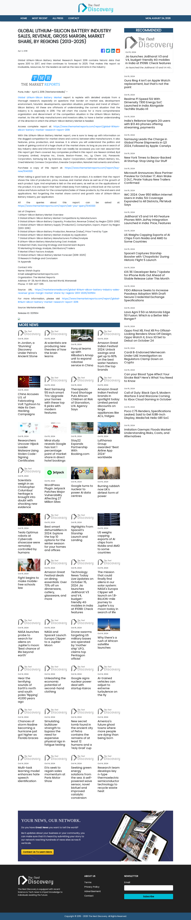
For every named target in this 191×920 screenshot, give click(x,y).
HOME (23, 18)
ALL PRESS (58, 18)
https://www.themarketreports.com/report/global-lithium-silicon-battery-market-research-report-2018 (69, 128)
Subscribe (148, 896)
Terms (87, 882)
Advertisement (92, 891)
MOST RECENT (40, 18)
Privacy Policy (91, 886)
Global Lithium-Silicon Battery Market (40, 97)
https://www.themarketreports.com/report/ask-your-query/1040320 (56, 205)
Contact (89, 895)
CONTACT (73, 18)
